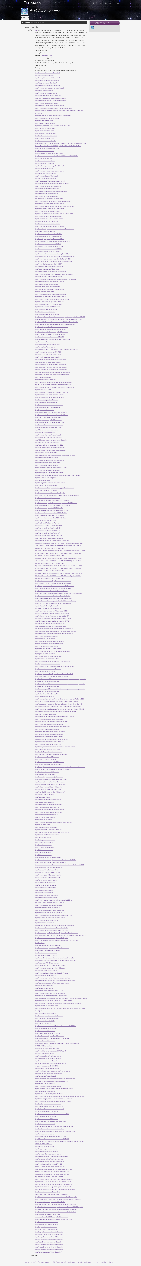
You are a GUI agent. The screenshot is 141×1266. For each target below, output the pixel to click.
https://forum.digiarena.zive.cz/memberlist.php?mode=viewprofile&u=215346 (60, 699)
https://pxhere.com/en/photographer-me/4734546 (51, 995)
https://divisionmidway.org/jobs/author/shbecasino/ (51, 369)
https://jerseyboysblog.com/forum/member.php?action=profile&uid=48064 (58, 319)
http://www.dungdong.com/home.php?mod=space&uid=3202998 (55, 1209)
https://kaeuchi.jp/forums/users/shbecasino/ (49, 734)
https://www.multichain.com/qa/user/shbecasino (50, 993)
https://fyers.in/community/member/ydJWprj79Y (50, 493)
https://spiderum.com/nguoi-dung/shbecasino (49, 1036)
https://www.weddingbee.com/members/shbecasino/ (51, 1156)
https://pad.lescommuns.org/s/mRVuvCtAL (48, 535)
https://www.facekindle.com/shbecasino (47, 307)
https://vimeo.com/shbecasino (44, 131)
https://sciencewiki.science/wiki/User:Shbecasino (50, 784)
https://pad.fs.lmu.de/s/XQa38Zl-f (45, 520)
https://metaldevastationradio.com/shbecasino (50, 809)
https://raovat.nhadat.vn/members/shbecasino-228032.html (54, 214)
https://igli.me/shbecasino (43, 837)
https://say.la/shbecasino (43, 797)
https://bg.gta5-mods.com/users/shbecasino (49, 1232)
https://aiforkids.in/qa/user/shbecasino (47, 1048)
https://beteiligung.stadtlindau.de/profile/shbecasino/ (51, 332)
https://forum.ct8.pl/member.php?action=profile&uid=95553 (54, 1088)
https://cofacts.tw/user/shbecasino (46, 880)
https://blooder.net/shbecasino (44, 802)
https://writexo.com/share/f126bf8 (45, 141)
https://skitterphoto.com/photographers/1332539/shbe (52, 661)
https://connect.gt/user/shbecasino (46, 452)
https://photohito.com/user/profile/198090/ (48, 234)
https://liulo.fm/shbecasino (43, 855)
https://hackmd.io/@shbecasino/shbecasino (49, 538)
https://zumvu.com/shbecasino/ (45, 1083)
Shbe (36, 30)
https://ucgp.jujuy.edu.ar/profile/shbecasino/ (49, 1159)
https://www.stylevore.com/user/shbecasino (49, 425)
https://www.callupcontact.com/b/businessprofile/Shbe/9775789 (55, 711)
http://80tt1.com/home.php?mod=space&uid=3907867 (52, 1174)
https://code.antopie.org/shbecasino (46, 490)
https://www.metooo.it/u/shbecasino (46, 1222)
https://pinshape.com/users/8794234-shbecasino (50, 731)
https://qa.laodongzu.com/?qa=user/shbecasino (50, 918)
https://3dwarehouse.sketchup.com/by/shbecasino (51, 440)
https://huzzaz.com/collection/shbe (46, 485)
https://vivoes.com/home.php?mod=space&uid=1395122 (53, 1171)
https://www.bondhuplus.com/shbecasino (48, 186)
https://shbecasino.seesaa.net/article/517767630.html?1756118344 (56, 156)
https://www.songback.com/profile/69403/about (50, 968)
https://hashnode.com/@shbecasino (46, 1006)
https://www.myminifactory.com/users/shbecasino (50, 294)
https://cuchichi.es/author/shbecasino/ (47, 1068)
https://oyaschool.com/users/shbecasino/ (48, 1154)
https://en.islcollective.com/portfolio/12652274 (49, 445)
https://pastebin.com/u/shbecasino (46, 136)
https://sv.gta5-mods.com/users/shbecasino (49, 1239)
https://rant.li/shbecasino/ (43, 377)
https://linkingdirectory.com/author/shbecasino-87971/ (52, 621)
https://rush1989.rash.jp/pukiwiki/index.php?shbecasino (53, 603)
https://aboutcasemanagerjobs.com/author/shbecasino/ (52, 372)
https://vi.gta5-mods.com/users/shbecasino (49, 1234)
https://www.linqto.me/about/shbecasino (47, 357)
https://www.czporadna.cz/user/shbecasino (48, 304)
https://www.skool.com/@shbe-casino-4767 (49, 812)
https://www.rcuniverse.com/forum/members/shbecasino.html (54, 206)
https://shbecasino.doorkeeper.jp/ (45, 975)
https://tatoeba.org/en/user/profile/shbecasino (49, 289)
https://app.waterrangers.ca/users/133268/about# (51, 754)
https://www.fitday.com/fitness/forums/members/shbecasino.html (55, 960)
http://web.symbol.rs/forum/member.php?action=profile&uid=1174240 (57, 475)
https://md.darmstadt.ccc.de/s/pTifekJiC (47, 530)
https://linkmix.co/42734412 (43, 390)
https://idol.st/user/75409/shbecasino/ (47, 963)
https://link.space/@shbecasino (45, 840)
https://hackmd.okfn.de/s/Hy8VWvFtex (47, 523)
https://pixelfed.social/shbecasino (45, 887)
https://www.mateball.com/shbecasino (47, 757)
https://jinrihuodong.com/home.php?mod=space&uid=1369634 (55, 1189)
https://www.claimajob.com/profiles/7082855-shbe (51, 513)
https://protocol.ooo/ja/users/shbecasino (48, 362)
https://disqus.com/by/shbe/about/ (46, 83)
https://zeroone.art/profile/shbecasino (47, 442)
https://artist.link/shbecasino (44, 890)
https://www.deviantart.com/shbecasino (47, 118)
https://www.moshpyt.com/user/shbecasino (48, 435)
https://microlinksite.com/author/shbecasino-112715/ (52, 616)
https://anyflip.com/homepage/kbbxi (46, 284)
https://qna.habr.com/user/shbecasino (47, 148)
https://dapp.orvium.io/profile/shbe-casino (48, 420)
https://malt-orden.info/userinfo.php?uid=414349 (50, 1136)
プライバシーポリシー (44, 1262)
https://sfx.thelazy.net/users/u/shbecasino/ (48, 752)
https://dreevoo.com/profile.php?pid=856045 (49, 1094)
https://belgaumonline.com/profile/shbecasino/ (50, 460)
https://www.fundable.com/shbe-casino (47, 407)
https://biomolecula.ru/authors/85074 (47, 814)
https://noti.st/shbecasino (43, 1023)
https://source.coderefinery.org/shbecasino (48, 656)
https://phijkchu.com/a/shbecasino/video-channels (51, 191)
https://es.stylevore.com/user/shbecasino (48, 427)
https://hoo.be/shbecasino (43, 852)
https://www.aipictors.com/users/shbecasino (49, 719)
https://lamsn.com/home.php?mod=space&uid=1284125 (53, 1187)
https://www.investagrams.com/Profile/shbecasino (51, 412)
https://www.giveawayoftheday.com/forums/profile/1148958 (54, 674)
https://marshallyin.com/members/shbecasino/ (50, 792)
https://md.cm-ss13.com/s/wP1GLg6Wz (47, 533)
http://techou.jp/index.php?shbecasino (47, 606)
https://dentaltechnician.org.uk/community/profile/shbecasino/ (54, 1126)
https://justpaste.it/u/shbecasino (45, 1091)
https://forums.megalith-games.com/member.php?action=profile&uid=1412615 (60, 935)
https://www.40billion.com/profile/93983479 (48, 264)
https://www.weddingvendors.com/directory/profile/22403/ (53, 900)
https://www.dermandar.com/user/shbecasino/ (49, 208)
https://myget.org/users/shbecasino (46, 1149)
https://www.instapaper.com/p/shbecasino (48, 216)
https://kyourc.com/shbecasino (44, 794)
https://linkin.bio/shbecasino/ (44, 850)
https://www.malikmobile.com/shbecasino (48, 669)
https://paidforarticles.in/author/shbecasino (48, 830)
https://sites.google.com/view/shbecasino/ (48, 1252)
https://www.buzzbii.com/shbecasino (46, 309)
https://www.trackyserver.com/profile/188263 (49, 905)
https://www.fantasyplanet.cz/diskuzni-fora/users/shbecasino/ (54, 387)
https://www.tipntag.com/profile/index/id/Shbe (49, 239)
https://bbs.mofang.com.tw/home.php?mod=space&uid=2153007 (56, 631)
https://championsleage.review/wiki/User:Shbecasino (52, 948)
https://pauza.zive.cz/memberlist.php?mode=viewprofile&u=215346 (56, 701)
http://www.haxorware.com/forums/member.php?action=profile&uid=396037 (59, 865)
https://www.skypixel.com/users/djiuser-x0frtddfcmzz (51, 415)
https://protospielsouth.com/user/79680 (47, 749)
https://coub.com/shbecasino (44, 985)
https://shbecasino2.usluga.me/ (45, 163)
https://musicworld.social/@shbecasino (47, 498)
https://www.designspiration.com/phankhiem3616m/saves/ (53, 1099)
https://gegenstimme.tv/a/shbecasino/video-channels (52, 183)
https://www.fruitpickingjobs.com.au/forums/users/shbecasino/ (55, 980)
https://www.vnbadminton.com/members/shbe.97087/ (52, 1114)
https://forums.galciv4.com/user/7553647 (48, 251)
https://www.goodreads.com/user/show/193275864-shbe (53, 126)
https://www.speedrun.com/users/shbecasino (49, 171)
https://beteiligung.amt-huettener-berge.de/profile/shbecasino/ (55, 324)
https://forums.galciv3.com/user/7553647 (48, 244)
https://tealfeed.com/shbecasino (45, 774)
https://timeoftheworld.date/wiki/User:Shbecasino (50, 1121)
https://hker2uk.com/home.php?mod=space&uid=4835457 (53, 1182)
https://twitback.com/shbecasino (45, 312)
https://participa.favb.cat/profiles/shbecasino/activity (51, 591)
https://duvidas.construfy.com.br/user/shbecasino (50, 296)
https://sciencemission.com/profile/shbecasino (49, 397)
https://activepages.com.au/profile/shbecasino (49, 641)
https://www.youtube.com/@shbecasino (47, 85)
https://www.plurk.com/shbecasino (46, 897)
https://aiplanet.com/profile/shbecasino (47, 664)
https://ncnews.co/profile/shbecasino (46, 400)
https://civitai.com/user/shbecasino (46, 827)
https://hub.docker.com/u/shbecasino (47, 1018)
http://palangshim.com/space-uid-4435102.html (50, 1202)
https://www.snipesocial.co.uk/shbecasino (48, 875)
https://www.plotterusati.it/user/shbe (46, 457)
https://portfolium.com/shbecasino (46, 953)
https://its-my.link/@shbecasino (45, 347)
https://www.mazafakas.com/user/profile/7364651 (51, 912)
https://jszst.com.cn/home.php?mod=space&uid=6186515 (53, 1184)
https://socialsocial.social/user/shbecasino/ (48, 867)
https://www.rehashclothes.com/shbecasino (49, 736)
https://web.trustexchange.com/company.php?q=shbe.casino (54, 488)
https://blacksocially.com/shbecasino (46, 1119)
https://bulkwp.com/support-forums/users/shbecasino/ (52, 374)
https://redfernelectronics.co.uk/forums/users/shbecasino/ (53, 382)
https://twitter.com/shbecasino (44, 75)
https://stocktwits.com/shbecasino (45, 638)
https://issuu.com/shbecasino (44, 90)
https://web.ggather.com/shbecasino (46, 646)
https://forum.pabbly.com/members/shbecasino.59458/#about (55, 1078)
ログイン (111, 3)
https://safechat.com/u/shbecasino (46, 1013)
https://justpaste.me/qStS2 (43, 480)
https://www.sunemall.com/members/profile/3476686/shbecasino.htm (57, 495)
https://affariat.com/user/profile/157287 (47, 872)
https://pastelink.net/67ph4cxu (44, 696)
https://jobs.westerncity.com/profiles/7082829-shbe (51, 510)
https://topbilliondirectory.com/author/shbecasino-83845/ (53, 618)
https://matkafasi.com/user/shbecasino (47, 224)
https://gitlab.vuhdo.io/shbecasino (45, 654)
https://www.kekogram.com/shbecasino (47, 314)
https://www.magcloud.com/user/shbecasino (49, 1016)
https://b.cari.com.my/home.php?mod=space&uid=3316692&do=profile (58, 1199)
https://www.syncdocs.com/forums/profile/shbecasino (52, 676)
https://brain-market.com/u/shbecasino (47, 877)
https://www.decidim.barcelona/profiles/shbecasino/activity (53, 583)
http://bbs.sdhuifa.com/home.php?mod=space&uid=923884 (54, 628)
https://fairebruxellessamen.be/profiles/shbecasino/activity (53, 598)
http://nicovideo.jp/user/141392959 (46, 955)
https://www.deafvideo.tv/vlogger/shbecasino (49, 266)
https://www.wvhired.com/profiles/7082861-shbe (50, 518)
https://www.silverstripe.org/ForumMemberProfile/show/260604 (55, 860)
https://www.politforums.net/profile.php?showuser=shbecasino (55, 747)
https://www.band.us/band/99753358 (46, 103)
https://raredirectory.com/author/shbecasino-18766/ (51, 611)
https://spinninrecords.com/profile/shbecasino (49, 762)
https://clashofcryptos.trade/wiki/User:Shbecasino (51, 367)
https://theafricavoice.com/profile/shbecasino (49, 395)
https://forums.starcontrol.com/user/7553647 (49, 246)
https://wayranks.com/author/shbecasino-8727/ (50, 623)
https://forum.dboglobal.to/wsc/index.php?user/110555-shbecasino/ (56, 933)
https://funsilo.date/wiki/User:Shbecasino (48, 950)
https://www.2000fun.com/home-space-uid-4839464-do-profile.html (56, 322)
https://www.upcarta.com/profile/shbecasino (49, 472)
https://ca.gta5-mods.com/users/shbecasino (49, 1249)
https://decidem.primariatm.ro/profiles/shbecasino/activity (53, 1219)
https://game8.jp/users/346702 (45, 1021)
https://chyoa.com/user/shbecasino (46, 1076)
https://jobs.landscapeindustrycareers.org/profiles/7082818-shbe (56, 503)
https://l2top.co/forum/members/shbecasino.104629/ (52, 1139)
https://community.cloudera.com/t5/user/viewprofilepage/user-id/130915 (58, 1003)
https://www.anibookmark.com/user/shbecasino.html (51, 392)
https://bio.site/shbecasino (43, 845)
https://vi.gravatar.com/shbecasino (46, 1227)
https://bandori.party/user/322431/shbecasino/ (50, 965)
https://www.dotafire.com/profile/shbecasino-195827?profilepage (55, 279)
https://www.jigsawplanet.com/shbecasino (48, 1086)
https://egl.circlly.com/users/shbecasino (47, 462)
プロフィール (25, 18)
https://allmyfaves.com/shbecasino (46, 1028)
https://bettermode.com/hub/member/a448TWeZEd (51, 928)
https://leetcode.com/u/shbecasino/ (46, 173)
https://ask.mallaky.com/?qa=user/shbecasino (49, 302)
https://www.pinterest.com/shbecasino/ (47, 78)
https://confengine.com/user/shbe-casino (48, 1104)
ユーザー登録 (103, 3)
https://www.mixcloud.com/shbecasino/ (47, 73)
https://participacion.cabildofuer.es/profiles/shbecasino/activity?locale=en (58, 593)
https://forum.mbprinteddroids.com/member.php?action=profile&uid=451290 (59, 709)
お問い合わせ (56, 1262)
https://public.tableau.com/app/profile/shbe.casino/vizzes (53, 115)
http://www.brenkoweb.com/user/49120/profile (49, 902)
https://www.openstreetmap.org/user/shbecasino (50, 100)
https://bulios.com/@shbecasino (45, 923)
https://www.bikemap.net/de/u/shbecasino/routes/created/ (53, 822)
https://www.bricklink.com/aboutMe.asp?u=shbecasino (52, 1071)
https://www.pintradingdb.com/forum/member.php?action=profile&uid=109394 (60, 317)
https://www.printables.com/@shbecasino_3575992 (51, 930)
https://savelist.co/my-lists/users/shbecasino (49, 643)
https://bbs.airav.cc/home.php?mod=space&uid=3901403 (53, 1169)
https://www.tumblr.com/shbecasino (46, 93)
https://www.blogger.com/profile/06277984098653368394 (53, 108)
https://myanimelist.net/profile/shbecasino (48, 1056)
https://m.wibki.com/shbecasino (45, 1031)
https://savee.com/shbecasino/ (44, 291)
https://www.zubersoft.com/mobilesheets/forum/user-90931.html (55, 1026)
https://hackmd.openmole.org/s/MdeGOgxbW (49, 166)
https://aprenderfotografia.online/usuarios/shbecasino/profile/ (54, 958)
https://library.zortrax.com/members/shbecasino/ (50, 483)
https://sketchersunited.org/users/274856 (48, 857)
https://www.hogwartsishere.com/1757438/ (48, 1164)
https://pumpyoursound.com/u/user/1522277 (49, 990)
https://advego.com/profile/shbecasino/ (47, 907)
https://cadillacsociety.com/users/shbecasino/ (49, 1129)
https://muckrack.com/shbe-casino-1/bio (48, 354)
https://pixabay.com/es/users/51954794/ (48, 95)
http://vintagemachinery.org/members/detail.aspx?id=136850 (54, 925)
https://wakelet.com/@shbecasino (45, 178)
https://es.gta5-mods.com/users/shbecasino (49, 1237)
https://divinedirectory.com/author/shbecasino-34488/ (52, 613)
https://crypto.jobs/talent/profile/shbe (46, 895)
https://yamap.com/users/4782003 (46, 970)
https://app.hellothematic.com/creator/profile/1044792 (52, 832)
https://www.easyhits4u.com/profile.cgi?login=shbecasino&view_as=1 (57, 349)
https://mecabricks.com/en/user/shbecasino (49, 405)
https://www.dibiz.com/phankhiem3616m (48, 744)
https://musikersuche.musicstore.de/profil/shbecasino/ (52, 726)
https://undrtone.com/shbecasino (45, 671)
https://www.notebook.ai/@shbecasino (47, 176)
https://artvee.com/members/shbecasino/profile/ (50, 359)
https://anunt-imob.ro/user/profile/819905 (48, 945)
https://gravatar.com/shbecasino (45, 123)
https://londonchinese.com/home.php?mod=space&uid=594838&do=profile (59, 1207)
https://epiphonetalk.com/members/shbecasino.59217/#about (55, 716)
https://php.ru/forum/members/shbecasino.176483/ (51, 1081)
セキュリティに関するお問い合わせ (105, 1262)
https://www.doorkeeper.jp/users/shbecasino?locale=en (52, 973)
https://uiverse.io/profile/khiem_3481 (46, 870)
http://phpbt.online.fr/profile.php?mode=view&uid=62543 (53, 241)
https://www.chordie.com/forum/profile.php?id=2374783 (53, 259)
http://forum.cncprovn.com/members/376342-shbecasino (53, 261)
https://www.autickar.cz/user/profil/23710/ (48, 352)
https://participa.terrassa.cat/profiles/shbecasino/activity (53, 581)
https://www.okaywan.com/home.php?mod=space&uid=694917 (55, 1212)
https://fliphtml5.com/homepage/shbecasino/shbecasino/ (53, 769)
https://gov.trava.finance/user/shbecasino (48, 417)
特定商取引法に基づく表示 (69, 1262)
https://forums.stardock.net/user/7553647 (48, 249)
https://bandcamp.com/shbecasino (46, 1116)
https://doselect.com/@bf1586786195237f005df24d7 (52, 540)
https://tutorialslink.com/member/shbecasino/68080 (51, 721)
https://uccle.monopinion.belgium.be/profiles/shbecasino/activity (55, 601)
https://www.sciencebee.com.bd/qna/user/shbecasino (52, 299)
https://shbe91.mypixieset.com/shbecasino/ (49, 153)
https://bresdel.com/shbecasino (45, 1041)
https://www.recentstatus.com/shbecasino (48, 236)
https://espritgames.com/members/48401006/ (49, 337)
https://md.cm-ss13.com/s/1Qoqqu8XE (47, 528)
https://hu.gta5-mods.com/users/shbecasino (49, 1247)
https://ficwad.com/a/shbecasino (45, 817)
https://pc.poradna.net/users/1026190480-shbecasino (52, 651)
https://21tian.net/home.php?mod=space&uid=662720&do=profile (56, 1197)
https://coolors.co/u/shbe (43, 824)
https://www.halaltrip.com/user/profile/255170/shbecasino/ (53, 1000)
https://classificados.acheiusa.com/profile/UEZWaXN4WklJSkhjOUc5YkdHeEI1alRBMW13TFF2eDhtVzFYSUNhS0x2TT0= (74, 998)
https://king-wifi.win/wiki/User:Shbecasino (48, 789)
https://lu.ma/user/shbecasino (44, 1134)
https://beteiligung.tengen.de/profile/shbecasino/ (50, 329)
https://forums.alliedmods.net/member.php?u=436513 (52, 254)
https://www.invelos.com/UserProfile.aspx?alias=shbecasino (54, 274)
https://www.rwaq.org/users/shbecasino (47, 344)
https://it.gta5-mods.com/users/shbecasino (48, 1242)
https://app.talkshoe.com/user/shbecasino (48, 276)
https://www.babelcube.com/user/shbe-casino (49, 281)
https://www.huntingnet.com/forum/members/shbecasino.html (54, 229)
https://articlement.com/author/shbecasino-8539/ (50, 626)
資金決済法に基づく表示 (85, 1262)
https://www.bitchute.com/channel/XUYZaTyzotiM (50, 1051)
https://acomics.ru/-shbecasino (45, 342)
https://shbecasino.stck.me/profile (45, 478)
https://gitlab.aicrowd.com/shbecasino (47, 269)
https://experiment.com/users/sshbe (46, 196)
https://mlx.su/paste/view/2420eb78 (46, 694)
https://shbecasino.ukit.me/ (43, 158)
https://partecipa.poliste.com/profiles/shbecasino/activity (53, 588)
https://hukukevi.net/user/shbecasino (46, 1151)
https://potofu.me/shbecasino (44, 988)
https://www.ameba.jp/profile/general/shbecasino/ (51, 779)
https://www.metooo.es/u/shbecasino (46, 1224)
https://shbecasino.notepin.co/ (44, 151)
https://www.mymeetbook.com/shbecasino (48, 804)
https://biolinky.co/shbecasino (44, 847)
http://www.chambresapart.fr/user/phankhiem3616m (51, 739)
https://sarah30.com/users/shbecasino (47, 729)
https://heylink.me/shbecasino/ (44, 842)
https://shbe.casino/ (47, 55)
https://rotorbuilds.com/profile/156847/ (47, 807)
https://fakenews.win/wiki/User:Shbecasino (48, 787)
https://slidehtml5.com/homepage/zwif (47, 659)
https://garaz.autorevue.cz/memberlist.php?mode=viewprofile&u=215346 (58, 704)
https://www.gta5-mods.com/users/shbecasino (50, 105)
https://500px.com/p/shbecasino (45, 128)
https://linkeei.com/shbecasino (44, 1146)
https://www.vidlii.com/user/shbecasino (47, 470)
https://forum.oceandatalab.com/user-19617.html (50, 467)
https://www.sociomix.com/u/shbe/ (46, 759)
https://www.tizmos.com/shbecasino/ (46, 920)
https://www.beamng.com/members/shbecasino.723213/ (53, 1101)
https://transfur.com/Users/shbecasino (47, 188)
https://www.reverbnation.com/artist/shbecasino (50, 88)
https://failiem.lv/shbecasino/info (45, 1124)
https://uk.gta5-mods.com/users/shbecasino (49, 1244)
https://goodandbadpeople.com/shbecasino (49, 1106)
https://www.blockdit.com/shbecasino (46, 465)
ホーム (27, 1262)
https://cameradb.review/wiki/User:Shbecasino (50, 782)
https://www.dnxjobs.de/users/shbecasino (48, 1058)
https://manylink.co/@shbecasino (45, 714)
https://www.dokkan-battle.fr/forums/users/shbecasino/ (52, 978)
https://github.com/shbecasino (44, 138)
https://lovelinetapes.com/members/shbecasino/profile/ (52, 339)
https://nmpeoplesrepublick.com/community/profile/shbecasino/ (55, 1131)
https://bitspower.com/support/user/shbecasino (50, 226)
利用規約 (33, 1262)
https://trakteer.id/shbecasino (44, 819)
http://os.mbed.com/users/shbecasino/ (47, 221)
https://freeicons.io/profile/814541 (45, 231)
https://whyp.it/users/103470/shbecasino (48, 648)
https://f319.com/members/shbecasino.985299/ (50, 1166)
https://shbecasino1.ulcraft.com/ (45, 161)
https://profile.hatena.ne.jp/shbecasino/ (47, 80)
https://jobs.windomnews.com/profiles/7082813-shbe (52, 500)
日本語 (95, 3)
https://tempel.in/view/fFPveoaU (45, 432)
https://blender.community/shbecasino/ (47, 211)
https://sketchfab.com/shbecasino (45, 133)
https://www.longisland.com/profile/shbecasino (50, 203)
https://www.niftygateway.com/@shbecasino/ (49, 777)
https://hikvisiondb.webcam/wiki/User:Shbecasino (50, 364)
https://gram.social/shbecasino (44, 410)
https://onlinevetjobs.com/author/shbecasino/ (49, 1161)
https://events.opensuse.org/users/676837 (48, 764)
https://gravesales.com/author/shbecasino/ (48, 1073)
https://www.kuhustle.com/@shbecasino (47, 835)
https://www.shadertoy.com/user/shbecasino (49, 724)
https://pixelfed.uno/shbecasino (45, 882)
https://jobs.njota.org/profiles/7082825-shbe (49, 508)
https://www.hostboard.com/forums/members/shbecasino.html (55, 256)
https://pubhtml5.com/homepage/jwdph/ (47, 286)
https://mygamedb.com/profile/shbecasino (48, 437)
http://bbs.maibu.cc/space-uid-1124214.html (49, 1176)
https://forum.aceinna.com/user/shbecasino (49, 219)
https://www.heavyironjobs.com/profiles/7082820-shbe (52, 505)
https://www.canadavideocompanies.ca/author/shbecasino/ (54, 633)
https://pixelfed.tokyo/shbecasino (45, 885)
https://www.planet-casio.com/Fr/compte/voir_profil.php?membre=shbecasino (60, 767)
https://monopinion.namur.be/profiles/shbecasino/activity (53, 596)
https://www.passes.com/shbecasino (46, 193)
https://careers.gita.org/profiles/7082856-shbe (49, 515)
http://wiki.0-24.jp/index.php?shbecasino (48, 608)
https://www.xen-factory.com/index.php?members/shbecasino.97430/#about (59, 1096)
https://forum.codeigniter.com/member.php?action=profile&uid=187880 (58, 706)
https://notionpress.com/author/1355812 (48, 1033)
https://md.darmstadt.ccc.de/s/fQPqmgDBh (48, 525)
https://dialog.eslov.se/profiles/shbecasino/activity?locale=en (54, 586)
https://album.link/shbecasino (44, 892)
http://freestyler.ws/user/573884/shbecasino (49, 198)
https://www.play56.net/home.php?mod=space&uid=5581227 (54, 1179)
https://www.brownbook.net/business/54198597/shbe (52, 1038)
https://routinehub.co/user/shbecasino (47, 772)
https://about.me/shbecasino (44, 120)
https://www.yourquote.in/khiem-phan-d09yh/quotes (51, 938)
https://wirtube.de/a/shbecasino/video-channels (50, 181)
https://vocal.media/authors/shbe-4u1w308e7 (49, 910)
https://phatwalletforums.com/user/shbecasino (50, 447)
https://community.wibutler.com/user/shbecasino (50, 862)
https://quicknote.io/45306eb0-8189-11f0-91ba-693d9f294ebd (55, 455)
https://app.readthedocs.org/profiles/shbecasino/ (50, 98)
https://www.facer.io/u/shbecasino (45, 379)
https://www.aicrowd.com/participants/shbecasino (50, 271)
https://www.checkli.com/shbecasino (46, 636)
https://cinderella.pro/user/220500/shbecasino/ (50, 334)
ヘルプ (117, 3)
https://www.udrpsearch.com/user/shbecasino (49, 742)
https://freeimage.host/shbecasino (46, 402)
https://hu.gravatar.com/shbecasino (46, 1229)
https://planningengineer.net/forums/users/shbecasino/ (52, 983)
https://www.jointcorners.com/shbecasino (48, 799)
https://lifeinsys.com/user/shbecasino (47, 430)
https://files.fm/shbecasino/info (44, 1053)
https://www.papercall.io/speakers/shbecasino (49, 422)
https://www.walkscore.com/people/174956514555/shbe (53, 201)
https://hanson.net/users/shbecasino (46, 1061)
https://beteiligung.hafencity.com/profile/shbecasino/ (51, 327)
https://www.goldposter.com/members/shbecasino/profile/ (53, 915)
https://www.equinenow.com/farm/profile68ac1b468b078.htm (54, 666)
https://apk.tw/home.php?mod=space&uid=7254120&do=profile (55, 1204)
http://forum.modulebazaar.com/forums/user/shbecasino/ (53, 384)
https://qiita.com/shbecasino (44, 168)
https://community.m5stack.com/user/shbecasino (50, 450)
